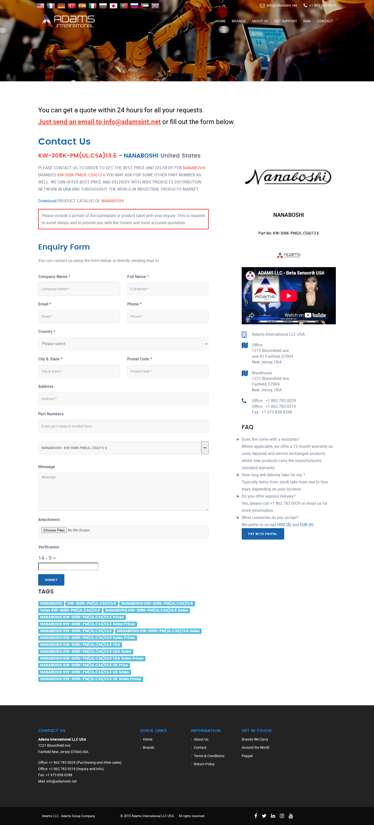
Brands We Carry (255, 739)
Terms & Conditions (209, 755)
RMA (307, 21)
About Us (260, 21)
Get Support (285, 21)
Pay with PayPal (263, 534)
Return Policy (204, 763)
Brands (239, 21)
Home (220, 21)
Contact (325, 21)
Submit (51, 580)
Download (47, 201)
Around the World (255, 747)
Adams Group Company (78, 816)
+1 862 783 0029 (322, 5)
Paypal (247, 755)
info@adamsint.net (282, 5)
